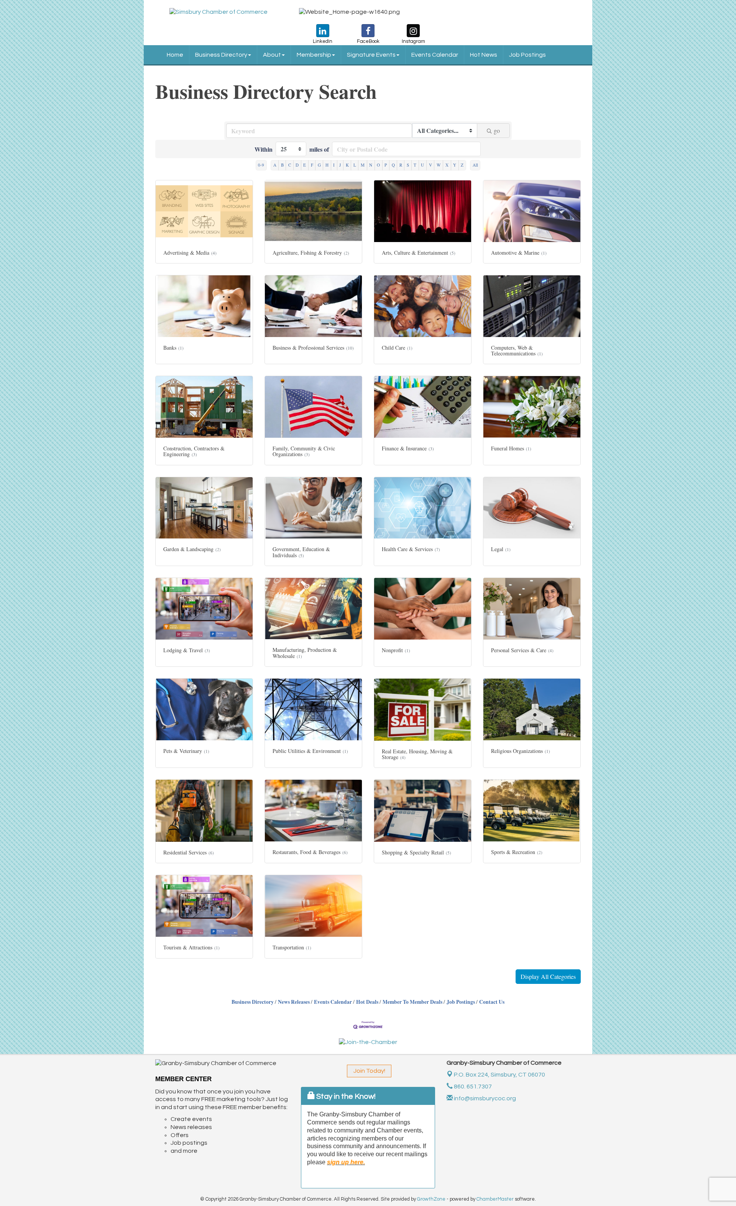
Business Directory (221, 55)
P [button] (385, 165)
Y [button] (454, 165)
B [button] (282, 165)
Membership (314, 55)
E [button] (304, 165)
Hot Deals (367, 1002)
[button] (548, 976)
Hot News (483, 55)
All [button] (475, 165)
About (272, 55)
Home (175, 55)
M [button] (363, 165)
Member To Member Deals (412, 1002)
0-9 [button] (261, 165)
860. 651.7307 (472, 1086)
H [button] (327, 165)
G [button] (319, 165)
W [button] (439, 165)
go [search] (497, 130)
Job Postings (527, 55)
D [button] (297, 165)
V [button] (430, 165)
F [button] (312, 165)
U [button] (422, 165)
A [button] (274, 165)
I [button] (334, 165)
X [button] (447, 165)
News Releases (294, 1002)
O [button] (378, 165)
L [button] (354, 165)
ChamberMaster (495, 1199)
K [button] (347, 165)
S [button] (408, 165)
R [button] (400, 165)
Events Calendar (434, 55)
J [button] (340, 165)
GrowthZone (431, 1199)
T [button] (415, 165)
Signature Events (371, 55)
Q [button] (393, 165)
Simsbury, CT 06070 (499, 1075)
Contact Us (491, 1002)
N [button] (370, 165)
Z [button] (462, 165)
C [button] (289, 165)
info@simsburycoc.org (484, 1098)
